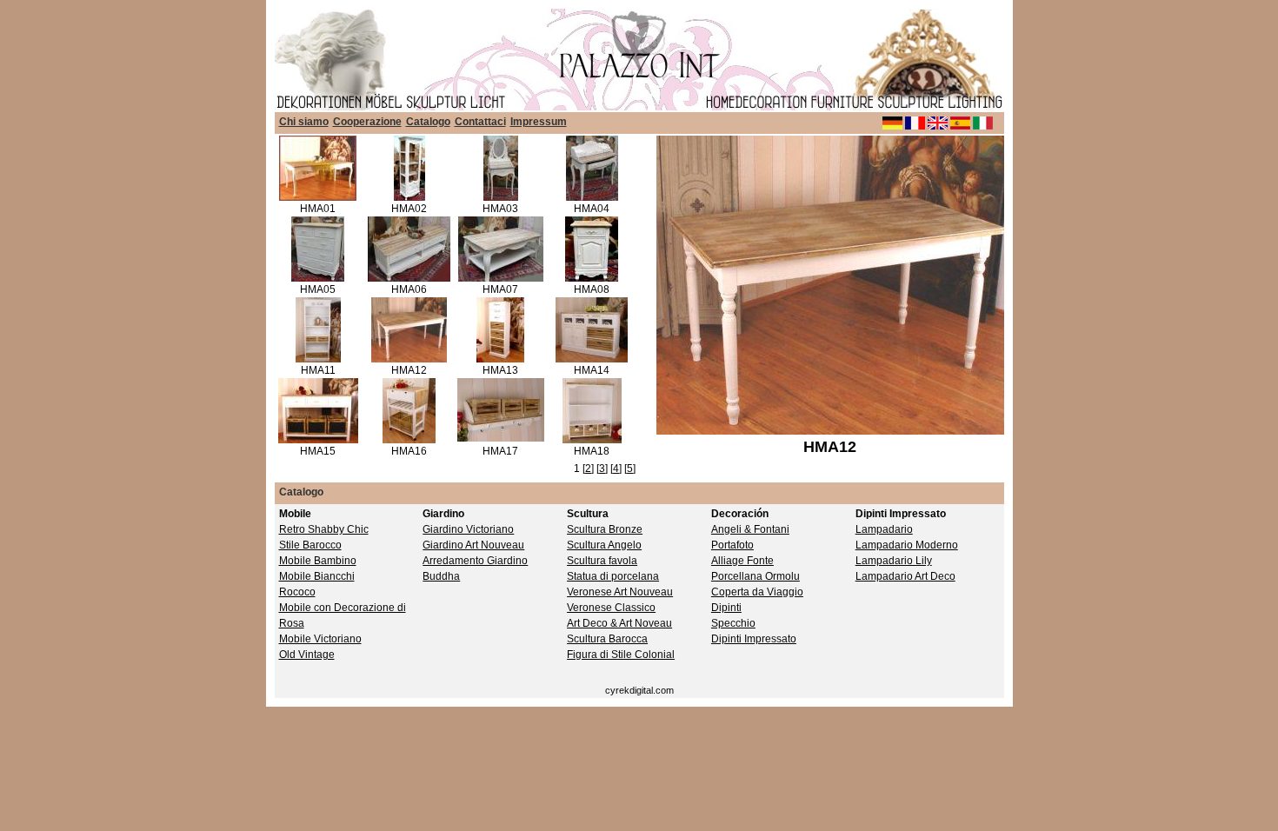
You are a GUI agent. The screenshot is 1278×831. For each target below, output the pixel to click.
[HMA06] (409, 278)
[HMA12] (409, 359)
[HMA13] (500, 359)
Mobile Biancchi (317, 576)
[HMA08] (591, 278)
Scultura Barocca (607, 639)
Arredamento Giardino (475, 561)
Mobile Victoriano (320, 639)
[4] (616, 468)
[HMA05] (317, 278)
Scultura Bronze (604, 529)
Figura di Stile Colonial (621, 654)
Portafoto (732, 545)
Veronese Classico (611, 608)
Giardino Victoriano (468, 529)
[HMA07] (500, 278)
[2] (588, 468)
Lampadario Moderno (906, 545)
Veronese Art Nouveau (620, 592)
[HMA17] (500, 438)
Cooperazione (367, 122)
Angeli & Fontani (750, 529)
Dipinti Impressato (753, 639)
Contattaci (480, 122)
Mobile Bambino (317, 561)
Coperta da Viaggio (757, 592)
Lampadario (884, 529)
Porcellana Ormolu (755, 576)
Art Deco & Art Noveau (619, 623)
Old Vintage (307, 654)
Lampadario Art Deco (905, 576)
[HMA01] (317, 197)
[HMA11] (318, 359)
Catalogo (428, 122)
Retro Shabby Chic (324, 529)
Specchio (733, 623)
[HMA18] (592, 440)
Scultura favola (602, 561)
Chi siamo (304, 122)
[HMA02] (409, 197)
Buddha (441, 576)
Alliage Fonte (742, 561)
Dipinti (726, 608)
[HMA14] (592, 359)
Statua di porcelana (613, 576)
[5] (630, 468)
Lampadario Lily (893, 561)
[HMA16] (409, 440)
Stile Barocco (310, 545)
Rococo (297, 592)
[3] (602, 468)
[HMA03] (500, 197)
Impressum (538, 122)
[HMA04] (592, 197)
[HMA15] (318, 440)
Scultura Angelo (604, 545)
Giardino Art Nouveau (473, 545)
